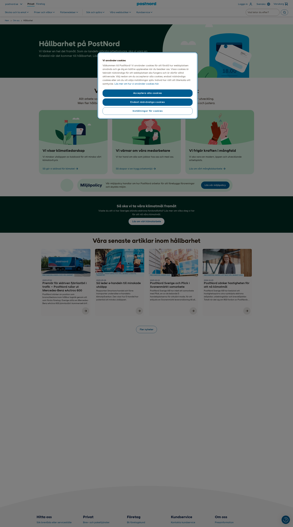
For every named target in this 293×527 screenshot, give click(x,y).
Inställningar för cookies (148, 110)
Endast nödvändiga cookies (147, 102)
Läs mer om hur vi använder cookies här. (136, 83)
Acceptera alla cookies (147, 93)
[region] (147, 86)
